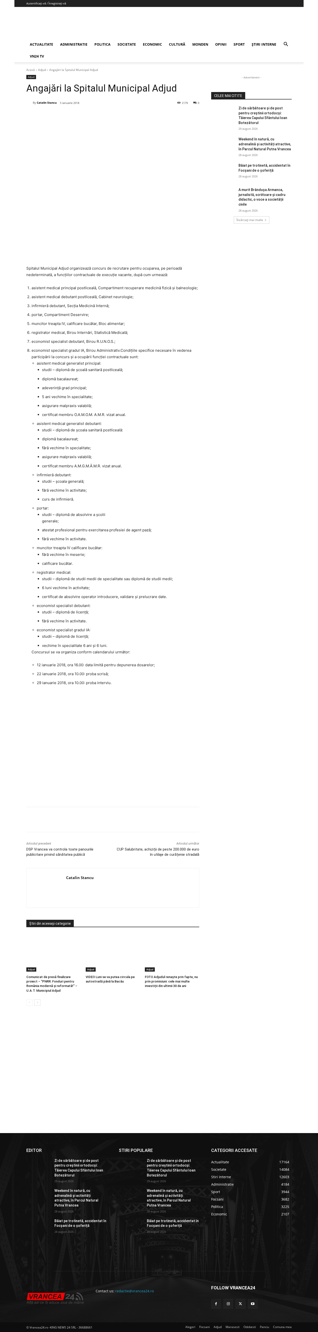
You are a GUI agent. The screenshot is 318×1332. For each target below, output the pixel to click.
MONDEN (200, 44)
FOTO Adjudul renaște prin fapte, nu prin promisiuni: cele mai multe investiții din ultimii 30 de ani (171, 981)
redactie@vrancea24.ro (134, 1291)
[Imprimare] (120, 116)
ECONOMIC (152, 44)
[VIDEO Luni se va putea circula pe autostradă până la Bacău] (113, 953)
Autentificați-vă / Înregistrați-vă (46, 3)
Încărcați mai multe (250, 220)
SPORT (239, 44)
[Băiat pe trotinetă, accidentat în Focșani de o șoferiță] (223, 171)
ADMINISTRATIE (73, 44)
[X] (75, 116)
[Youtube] (253, 1304)
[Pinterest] (86, 116)
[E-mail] (109, 116)
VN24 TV (37, 56)
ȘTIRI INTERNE (264, 44)
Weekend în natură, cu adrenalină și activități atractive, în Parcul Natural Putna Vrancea (264, 144)
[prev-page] (29, 1002)
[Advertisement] (112, 748)
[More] (132, 820)
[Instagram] (228, 1304)
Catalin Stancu (47, 102)
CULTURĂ (177, 44)
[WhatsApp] (98, 116)
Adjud (42, 70)
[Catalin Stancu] (29, 102)
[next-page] (37, 1002)
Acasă (30, 70)
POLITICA (102, 44)
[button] (286, 44)
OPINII (221, 44)
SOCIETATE (127, 44)
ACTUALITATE (41, 44)
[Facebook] (63, 116)
